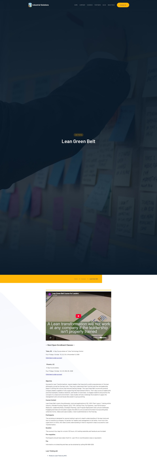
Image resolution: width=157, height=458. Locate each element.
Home (76, 279)
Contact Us (123, 5)
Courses (83, 279)
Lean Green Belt (93, 279)
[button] (111, 5)
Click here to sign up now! (54, 358)
